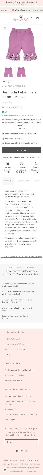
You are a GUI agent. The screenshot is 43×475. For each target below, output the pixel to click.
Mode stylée (7, 81)
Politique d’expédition (17, 471)
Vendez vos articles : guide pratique (20, 370)
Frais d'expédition (7, 115)
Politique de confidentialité (13, 464)
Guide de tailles (15, 107)
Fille (10, 102)
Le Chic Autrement (12, 339)
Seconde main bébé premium (17, 344)
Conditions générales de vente (16, 467)
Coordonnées (31, 471)
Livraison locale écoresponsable (18, 396)
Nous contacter (11, 409)
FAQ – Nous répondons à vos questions (21, 414)
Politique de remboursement (29, 460)
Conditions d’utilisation (33, 464)
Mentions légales (34, 467)
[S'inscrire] (35, 442)
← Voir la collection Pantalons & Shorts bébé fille (21, 258)
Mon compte (10, 420)
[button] (4, 17)
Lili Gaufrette (13, 85)
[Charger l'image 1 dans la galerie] (8, 72)
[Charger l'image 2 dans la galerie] (21, 72)
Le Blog (8, 354)
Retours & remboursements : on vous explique (20, 402)
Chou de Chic (13, 460)
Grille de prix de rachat (14, 375)
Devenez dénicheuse (13, 380)
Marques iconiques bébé (15, 349)
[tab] (8, 181)
